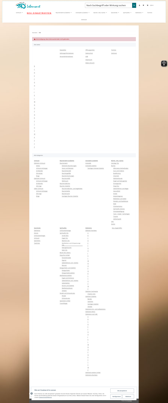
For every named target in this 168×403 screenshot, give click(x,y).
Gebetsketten (66, 283)
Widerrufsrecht (89, 63)
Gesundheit (116, 191)
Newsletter (63, 50)
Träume (115, 216)
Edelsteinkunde (117, 178)
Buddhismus (117, 173)
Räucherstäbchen (65, 183)
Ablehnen (128, 396)
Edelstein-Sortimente (91, 291)
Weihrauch (65, 181)
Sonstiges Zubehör (93, 304)
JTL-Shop (129, 401)
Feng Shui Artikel (65, 255)
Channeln (116, 176)
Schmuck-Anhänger (42, 168)
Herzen (36, 233)
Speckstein (37, 241)
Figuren (64, 260)
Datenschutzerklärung (45, 397)
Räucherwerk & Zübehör (63, 12)
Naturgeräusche (66, 247)
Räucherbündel (66, 171)
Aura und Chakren (118, 171)
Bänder (90, 299)
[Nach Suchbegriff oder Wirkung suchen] (134, 5)
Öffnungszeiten (90, 50)
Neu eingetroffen (117, 228)
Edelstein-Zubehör (90, 296)
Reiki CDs (64, 250)
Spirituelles (126, 12)
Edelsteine (138, 12)
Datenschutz (89, 53)
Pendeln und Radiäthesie (120, 201)
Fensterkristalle (66, 258)
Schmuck (18, 12)
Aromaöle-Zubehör (91, 166)
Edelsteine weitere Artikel (92, 372)
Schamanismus (117, 206)
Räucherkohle (66, 191)
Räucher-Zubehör (65, 186)
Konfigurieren (117, 396)
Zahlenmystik (117, 219)
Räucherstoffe (66, 178)
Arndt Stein (65, 235)
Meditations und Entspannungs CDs (71, 244)
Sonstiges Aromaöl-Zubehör (96, 168)
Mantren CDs (66, 241)
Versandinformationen (66, 56)
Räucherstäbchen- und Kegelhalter (72, 188)
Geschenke (114, 12)
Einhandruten (66, 298)
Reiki (114, 204)
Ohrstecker (39, 173)
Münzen (64, 265)
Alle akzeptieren (122, 390)
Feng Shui (116, 186)
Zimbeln (64, 291)
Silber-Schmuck (38, 188)
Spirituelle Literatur (119, 209)
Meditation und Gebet (119, 199)
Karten (113, 224)
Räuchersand (66, 193)
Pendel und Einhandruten (67, 293)
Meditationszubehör (66, 275)
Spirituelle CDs (64, 233)
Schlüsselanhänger (39, 235)
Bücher (113, 166)
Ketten (38, 166)
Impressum (88, 60)
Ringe (37, 176)
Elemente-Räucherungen (69, 166)
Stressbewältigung (118, 211)
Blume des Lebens (65, 252)
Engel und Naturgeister (120, 181)
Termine (149, 12)
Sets (112, 221)
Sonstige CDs (115, 163)
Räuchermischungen (68, 176)
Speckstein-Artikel (65, 301)
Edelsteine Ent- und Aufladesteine (95, 309)
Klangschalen (66, 270)
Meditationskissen (67, 288)
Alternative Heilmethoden (120, 168)
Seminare (84, 19)
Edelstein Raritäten (91, 230)
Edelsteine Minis (90, 312)
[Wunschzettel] (143, 5)
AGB (86, 56)
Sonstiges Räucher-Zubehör (70, 196)
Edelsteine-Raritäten (91, 375)
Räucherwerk (63, 163)
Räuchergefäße (66, 173)
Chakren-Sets (91, 294)
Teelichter (37, 243)
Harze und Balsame (67, 168)
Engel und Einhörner (68, 278)
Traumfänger (63, 303)
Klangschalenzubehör (68, 273)
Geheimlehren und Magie (120, 188)
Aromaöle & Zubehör (82, 12)
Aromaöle (88, 163)
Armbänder (39, 171)
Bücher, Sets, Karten (99, 12)
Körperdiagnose (118, 196)
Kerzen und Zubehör (68, 285)
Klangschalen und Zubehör (68, 268)
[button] (139, 5)
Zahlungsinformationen (67, 53)
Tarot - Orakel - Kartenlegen (121, 214)
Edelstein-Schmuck (39, 163)
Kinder (115, 193)
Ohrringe (38, 186)
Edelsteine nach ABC (91, 314)
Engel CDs (65, 238)
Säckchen (90, 301)
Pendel (64, 296)
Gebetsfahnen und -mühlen (70, 263)
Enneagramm (117, 183)
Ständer (90, 306)
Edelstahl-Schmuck (39, 178)
